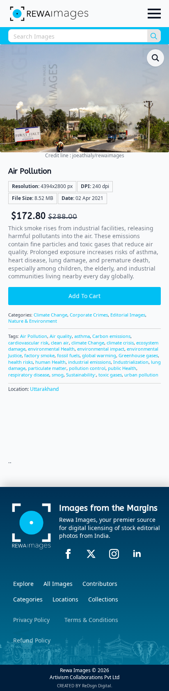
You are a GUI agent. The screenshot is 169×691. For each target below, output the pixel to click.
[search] (153, 36)
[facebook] (68, 554)
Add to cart (84, 296)
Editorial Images (127, 315)
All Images (58, 584)
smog (58, 375)
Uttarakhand (44, 389)
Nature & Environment (32, 321)
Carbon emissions (111, 336)
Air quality (61, 336)
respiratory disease (28, 375)
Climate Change (50, 315)
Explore (23, 584)
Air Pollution (33, 336)
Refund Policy (31, 640)
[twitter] (91, 554)
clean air (60, 343)
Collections (103, 599)
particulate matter (47, 368)
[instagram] (114, 554)
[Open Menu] (154, 13)
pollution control (87, 368)
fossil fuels (68, 355)
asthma (82, 336)
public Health (122, 368)
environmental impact (100, 349)
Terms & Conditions (91, 620)
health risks (20, 362)
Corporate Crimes (89, 315)
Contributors (99, 584)
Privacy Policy (31, 620)
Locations (65, 599)
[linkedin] (137, 554)
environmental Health (51, 349)
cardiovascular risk (28, 343)
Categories (28, 599)
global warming (99, 355)
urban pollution (141, 375)
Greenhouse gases (138, 355)
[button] (155, 58)
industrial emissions (89, 362)
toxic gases (110, 375)
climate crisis (120, 343)
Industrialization (130, 362)
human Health (50, 362)
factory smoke (39, 355)
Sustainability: (81, 375)
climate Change (87, 343)
